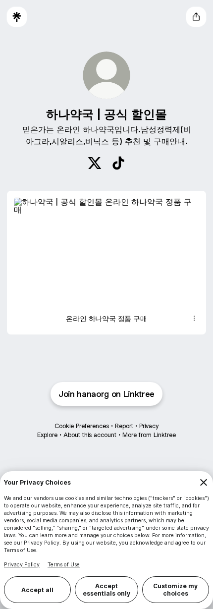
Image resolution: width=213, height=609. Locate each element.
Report (124, 426)
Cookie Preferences (81, 426)
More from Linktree (149, 435)
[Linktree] (17, 17)
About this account (89, 435)
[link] (94, 163)
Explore (47, 435)
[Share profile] (196, 17)
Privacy (149, 426)
